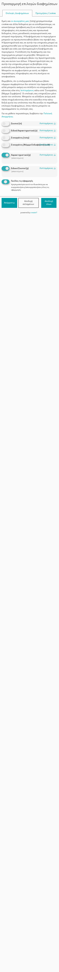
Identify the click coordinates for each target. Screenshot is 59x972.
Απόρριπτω (9, 202)
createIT (33, 212)
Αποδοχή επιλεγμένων (28, 203)
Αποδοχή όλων (49, 203)
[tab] (17, 13)
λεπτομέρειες (47, 123)
